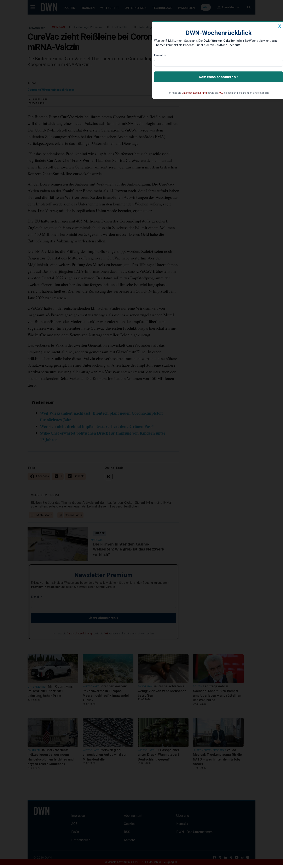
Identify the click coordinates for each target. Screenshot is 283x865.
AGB (221, 92)
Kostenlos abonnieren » (218, 77)
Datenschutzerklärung (194, 92)
